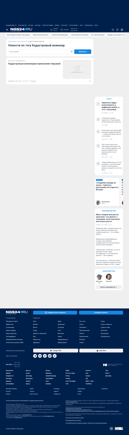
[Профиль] (122, 29)
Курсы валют (73, 25)
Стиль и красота (106, 324)
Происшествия (84, 330)
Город (35, 330)
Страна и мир (105, 327)
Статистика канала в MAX (14, 342)
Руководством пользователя (73, 408)
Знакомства (22, 25)
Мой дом (61, 333)
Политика (82, 327)
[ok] (45, 356)
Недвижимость (11, 25)
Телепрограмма (47, 25)
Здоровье (36, 342)
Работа (81, 333)
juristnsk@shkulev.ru (49, 416)
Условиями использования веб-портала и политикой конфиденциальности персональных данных (92, 411)
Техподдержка (10, 336)
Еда (34, 336)
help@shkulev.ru (18, 417)
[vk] (40, 356)
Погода (30, 25)
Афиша (57, 25)
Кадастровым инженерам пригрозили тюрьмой (34, 63)
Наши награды (11, 330)
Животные (36, 339)
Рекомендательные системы (73, 420)
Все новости (22, 41)
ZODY (81, 25)
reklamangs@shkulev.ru (72, 402)
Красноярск (12, 41)
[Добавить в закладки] (90, 81)
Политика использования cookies (75, 418)
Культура (61, 327)
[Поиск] (113, 29)
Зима (59, 321)
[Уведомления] (117, 29)
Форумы (38, 25)
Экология (104, 330)
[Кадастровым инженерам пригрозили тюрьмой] (77, 69)
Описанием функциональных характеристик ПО (78, 410)
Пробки (65, 30)
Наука (60, 336)
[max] (50, 356)
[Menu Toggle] (7, 29)
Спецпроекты (105, 336)
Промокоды (89, 25)
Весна (35, 327)
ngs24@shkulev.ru (27, 415)
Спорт (103, 321)
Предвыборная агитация (14, 339)
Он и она (82, 321)
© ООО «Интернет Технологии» (15, 428)
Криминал (61, 324)
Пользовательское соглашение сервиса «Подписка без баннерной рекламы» (86, 423)
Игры (96, 25)
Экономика (104, 333)
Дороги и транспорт (39, 333)
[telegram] (35, 356)
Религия (82, 339)
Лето (59, 330)
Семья (81, 342)
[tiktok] (55, 356)
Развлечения (83, 336)
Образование (62, 342)
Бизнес (35, 324)
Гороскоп (64, 25)
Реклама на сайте (12, 321)
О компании (10, 327)
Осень (81, 324)
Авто (34, 321)
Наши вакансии (11, 333)
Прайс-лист (10, 324)
